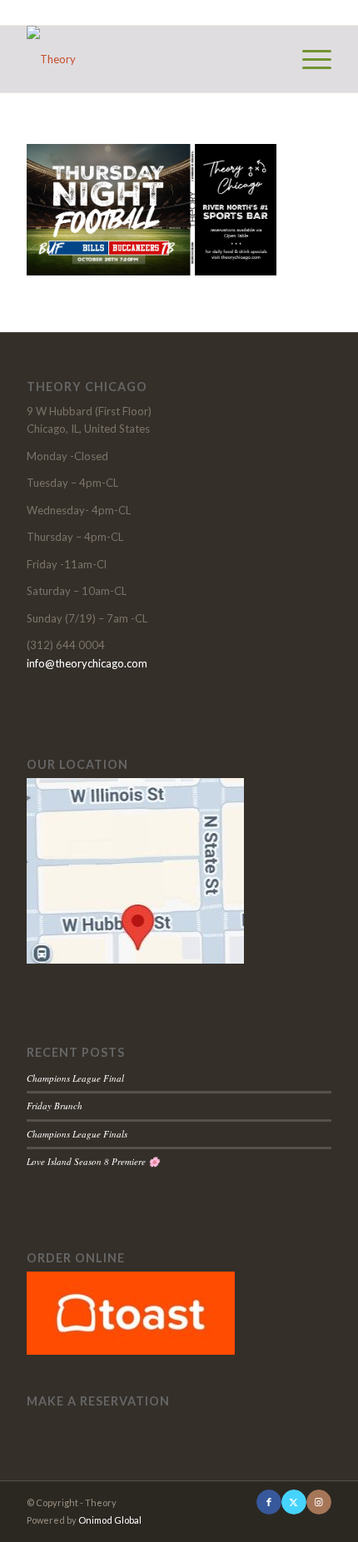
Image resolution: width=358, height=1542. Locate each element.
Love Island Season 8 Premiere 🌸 (93, 1161)
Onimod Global (110, 1520)
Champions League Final (75, 1078)
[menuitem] (308, 59)
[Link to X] (293, 1502)
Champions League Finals (77, 1134)
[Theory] (148, 59)
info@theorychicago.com (87, 663)
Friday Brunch (54, 1105)
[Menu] (308, 59)
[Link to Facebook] (268, 1502)
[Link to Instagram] (318, 1502)
